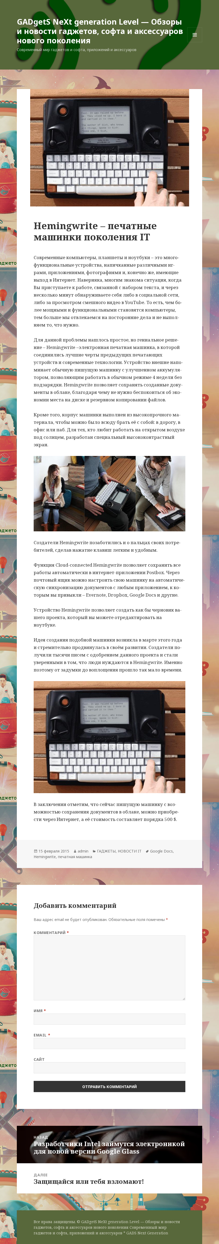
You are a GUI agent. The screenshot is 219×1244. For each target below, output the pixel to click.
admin (83, 851)
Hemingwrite (45, 856)
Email (42, 1035)
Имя (40, 1010)
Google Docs (161, 851)
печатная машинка (75, 856)
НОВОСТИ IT (130, 851)
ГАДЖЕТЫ (106, 851)
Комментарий (51, 932)
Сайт (39, 1059)
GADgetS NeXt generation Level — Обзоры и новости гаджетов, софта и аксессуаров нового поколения (100, 30)
